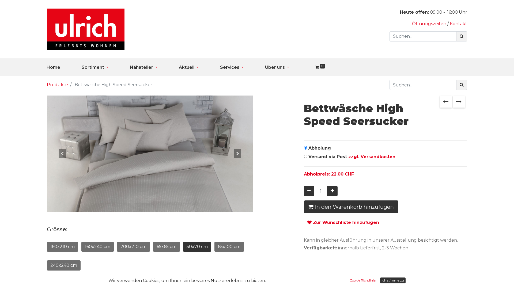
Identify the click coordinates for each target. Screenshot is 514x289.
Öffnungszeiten (429, 23)
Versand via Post (351, 156)
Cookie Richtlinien (363, 280)
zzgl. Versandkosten (371, 156)
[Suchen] (461, 36)
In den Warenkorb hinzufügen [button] (353, 207)
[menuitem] (64, 67)
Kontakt (458, 23)
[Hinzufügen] (332, 191)
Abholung (319, 148)
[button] (62, 153)
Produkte (57, 84)
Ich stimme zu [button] (393, 280)
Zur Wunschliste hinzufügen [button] (345, 222)
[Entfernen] (309, 191)
